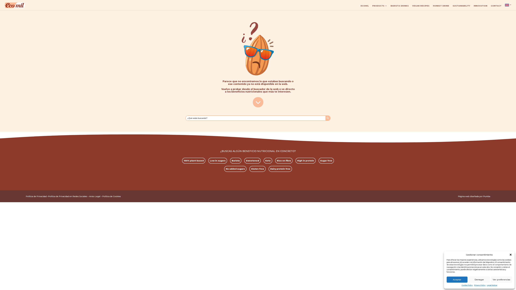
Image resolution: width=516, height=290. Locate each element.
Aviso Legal (94, 196)
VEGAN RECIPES (420, 6)
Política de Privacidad (36, 196)
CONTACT (496, 6)
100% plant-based (194, 160)
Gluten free (257, 169)
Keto (268, 160)
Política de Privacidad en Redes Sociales (67, 196)
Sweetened (252, 160)
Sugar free (326, 160)
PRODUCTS (378, 6)
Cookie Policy (467, 285)
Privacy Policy (479, 285)
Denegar (479, 279)
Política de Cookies (111, 196)
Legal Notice (492, 285)
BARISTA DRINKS (400, 6)
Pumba (486, 196)
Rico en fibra (284, 160)
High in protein (305, 160)
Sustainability (461, 6)
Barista (236, 160)
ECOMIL (365, 6)
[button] (510, 254)
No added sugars (235, 169)
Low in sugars (217, 160)
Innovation (480, 6)
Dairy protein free (280, 169)
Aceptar (457, 279)
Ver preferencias (501, 279)
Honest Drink (441, 6)
